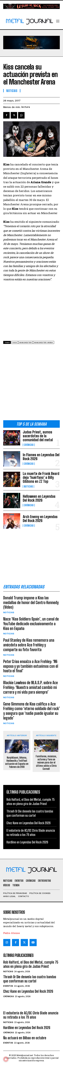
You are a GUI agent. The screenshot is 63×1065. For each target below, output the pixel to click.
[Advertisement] (31, 383)
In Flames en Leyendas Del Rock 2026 (41, 457)
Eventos (8, 986)
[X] (14, 115)
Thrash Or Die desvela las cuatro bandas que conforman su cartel (29, 979)
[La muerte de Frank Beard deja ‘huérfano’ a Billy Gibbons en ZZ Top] (11, 479)
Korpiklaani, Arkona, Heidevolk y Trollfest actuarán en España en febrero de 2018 (16, 762)
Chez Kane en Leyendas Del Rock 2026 (28, 823)
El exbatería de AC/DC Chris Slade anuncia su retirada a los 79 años (30, 1015)
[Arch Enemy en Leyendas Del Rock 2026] (11, 521)
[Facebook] (6, 115)
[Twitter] (24, 942)
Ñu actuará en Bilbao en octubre (24, 1038)
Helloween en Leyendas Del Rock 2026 (39, 498)
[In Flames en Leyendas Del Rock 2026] (11, 459)
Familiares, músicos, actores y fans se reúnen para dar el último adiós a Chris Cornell (46, 762)
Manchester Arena (43, 342)
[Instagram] (6, 942)
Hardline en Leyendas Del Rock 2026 (27, 842)
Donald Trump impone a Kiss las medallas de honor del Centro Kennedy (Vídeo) (31, 602)
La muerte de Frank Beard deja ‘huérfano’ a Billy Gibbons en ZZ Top (41, 477)
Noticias (28, 486)
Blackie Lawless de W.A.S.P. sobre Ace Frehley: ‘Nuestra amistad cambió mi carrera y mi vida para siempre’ (30, 687)
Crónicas (29, 445)
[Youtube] (33, 942)
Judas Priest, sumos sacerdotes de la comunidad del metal (38, 436)
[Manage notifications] (5, 1059)
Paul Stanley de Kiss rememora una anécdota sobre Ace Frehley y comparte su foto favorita (28, 645)
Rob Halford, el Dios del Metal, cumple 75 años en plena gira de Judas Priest (30, 964)
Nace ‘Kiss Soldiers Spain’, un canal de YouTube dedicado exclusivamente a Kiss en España (31, 624)
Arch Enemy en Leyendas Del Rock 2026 (40, 519)
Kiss (15, 342)
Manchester (25, 342)
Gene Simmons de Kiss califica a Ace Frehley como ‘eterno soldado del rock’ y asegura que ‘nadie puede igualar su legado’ (31, 711)
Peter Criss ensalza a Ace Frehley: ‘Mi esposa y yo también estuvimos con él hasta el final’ (30, 666)
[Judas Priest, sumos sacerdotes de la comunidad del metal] (11, 438)
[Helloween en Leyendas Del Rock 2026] (11, 500)
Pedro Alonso (11, 933)
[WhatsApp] (21, 115)
